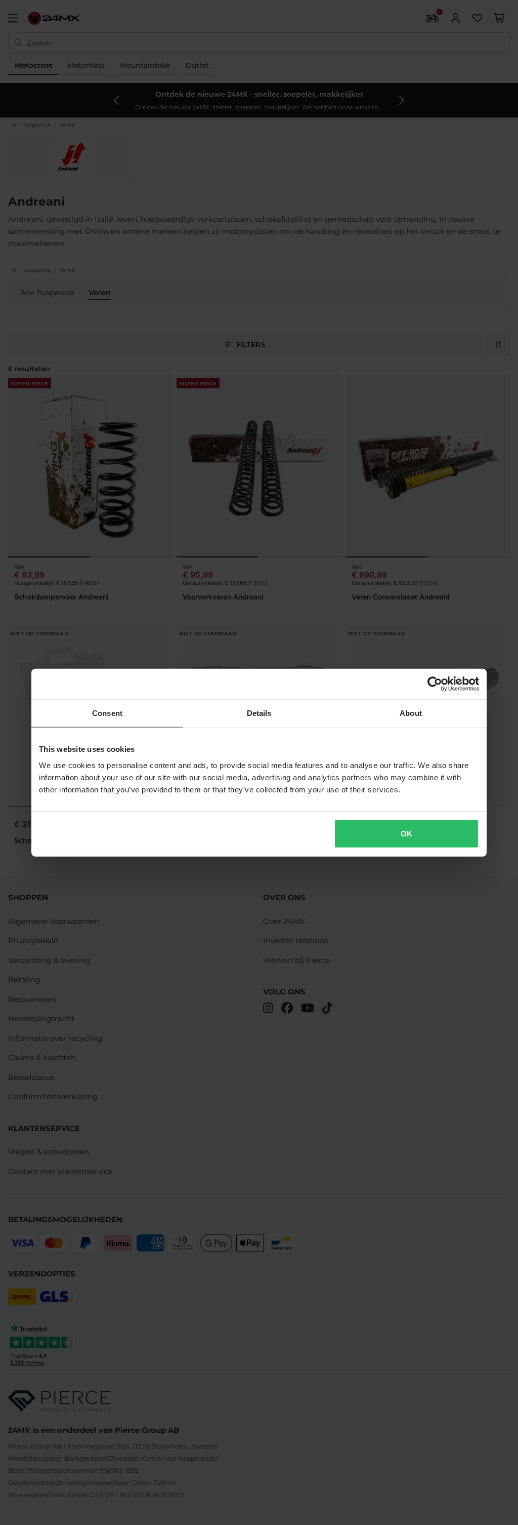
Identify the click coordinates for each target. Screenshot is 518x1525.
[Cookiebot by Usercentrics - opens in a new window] (435, 684)
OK (406, 833)
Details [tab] (259, 713)
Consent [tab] (107, 713)
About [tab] (411, 713)
